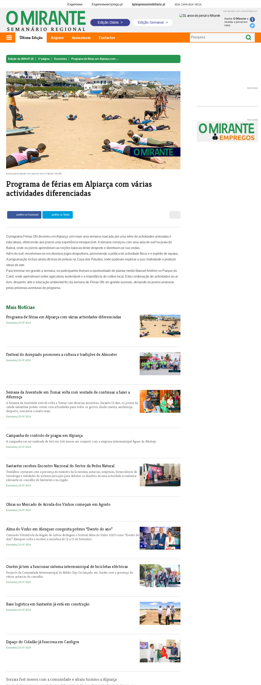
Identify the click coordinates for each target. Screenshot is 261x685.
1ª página (43, 58)
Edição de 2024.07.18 (20, 58)
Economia (60, 58)
